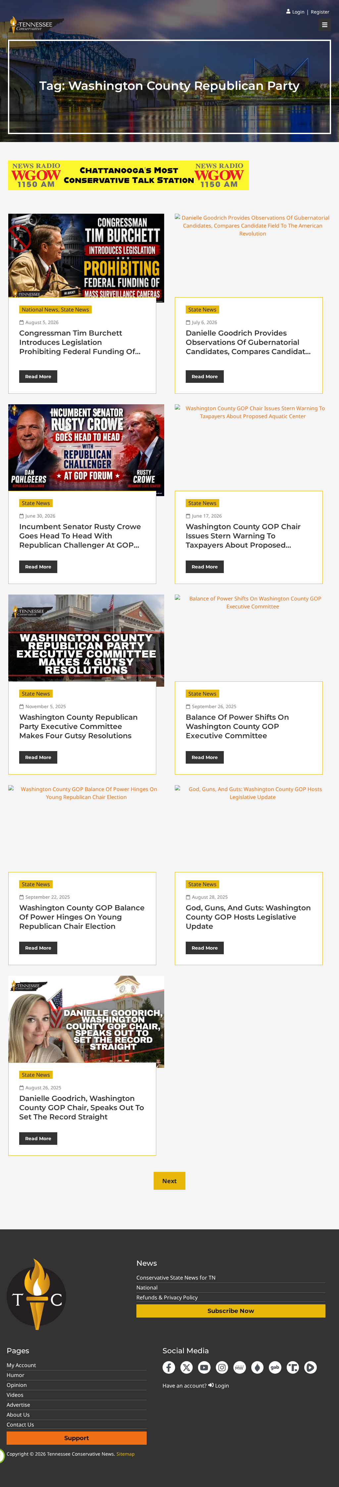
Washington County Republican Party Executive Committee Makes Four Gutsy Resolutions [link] (78, 726)
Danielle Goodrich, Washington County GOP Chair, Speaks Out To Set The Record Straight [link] (81, 1107)
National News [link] (40, 309)
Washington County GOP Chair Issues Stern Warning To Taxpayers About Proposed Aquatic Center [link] (243, 540)
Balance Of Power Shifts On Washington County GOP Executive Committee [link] (237, 726)
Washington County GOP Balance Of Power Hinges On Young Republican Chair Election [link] (82, 917)
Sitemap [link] (126, 1454)
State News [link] (75, 309)
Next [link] (169, 1181)
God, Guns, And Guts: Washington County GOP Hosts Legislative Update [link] (248, 917)
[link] (295, 12)
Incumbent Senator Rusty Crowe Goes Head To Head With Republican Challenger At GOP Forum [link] (80, 540)
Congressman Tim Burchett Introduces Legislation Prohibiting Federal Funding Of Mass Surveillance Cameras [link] (77, 347)
